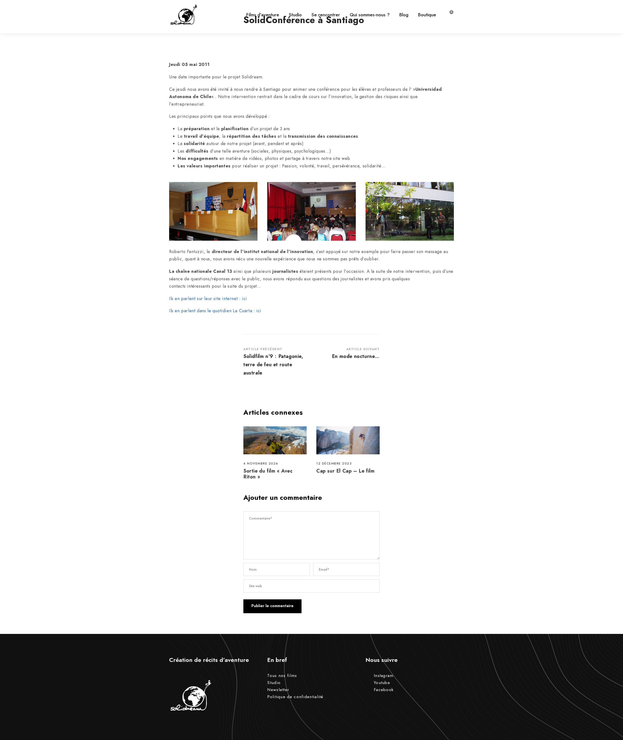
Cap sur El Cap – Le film (345, 471)
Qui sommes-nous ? (370, 14)
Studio (295, 14)
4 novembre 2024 (260, 463)
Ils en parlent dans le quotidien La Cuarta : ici (215, 311)
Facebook (384, 690)
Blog (403, 14)
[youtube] (611, 355)
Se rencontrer (326, 14)
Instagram (384, 675)
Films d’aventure (262, 14)
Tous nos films (282, 675)
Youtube (382, 682)
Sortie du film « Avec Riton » (268, 473)
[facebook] (611, 364)
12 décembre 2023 (334, 463)
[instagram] (611, 345)
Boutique (427, 14)
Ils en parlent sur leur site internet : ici (208, 298)
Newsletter (278, 690)
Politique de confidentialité (295, 697)
